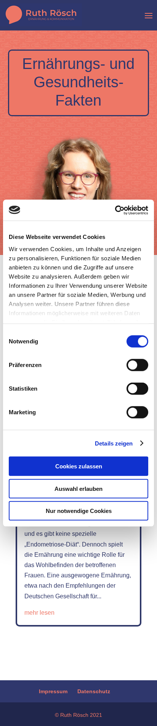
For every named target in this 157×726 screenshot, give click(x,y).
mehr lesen (39, 612)
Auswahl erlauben (78, 488)
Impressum (53, 691)
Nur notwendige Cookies (79, 511)
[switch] (137, 365)
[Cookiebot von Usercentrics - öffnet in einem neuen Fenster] (115, 210)
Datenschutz (93, 691)
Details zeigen (114, 443)
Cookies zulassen (78, 466)
